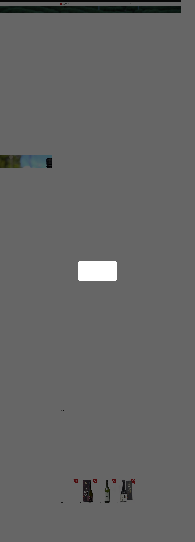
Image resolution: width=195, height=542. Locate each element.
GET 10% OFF (192, 271)
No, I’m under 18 (104, 275)
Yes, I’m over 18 (91, 275)
